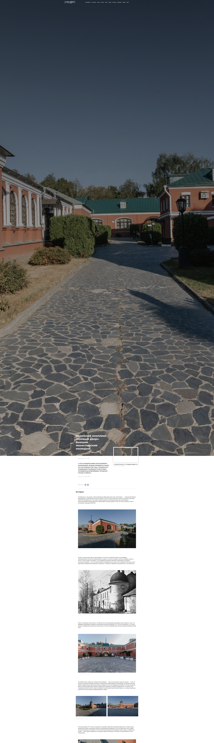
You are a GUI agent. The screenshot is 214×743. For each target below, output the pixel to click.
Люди (110, 2)
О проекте (94, 2)
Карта (98, 2)
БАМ (128, 2)
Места (106, 2)
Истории (114, 2)
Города (102, 2)
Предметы (119, 2)
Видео (124, 2)
